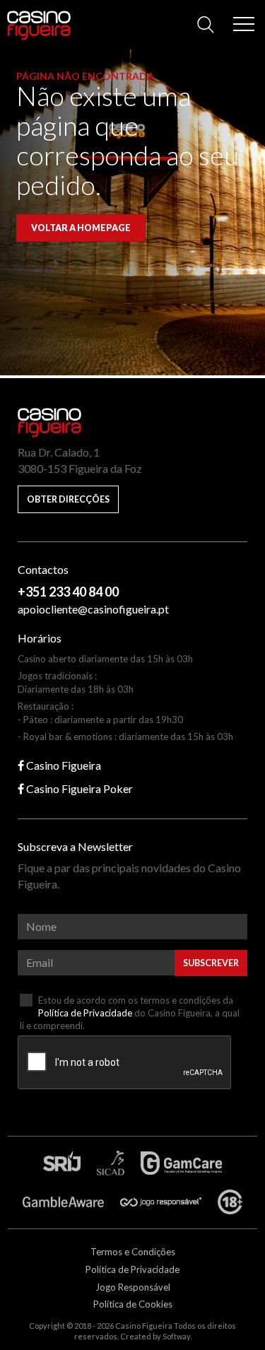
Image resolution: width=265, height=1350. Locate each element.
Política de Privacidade (85, 1013)
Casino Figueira (36, 22)
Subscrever (211, 963)
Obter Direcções (68, 499)
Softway (176, 1336)
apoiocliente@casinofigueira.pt (93, 609)
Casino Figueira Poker (78, 788)
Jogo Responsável (132, 1287)
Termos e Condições (132, 1251)
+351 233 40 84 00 (68, 591)
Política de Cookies (132, 1304)
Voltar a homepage (81, 228)
